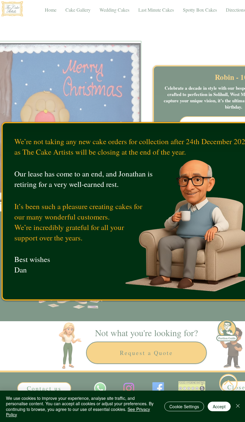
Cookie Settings (184, 406)
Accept (219, 406)
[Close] (237, 406)
